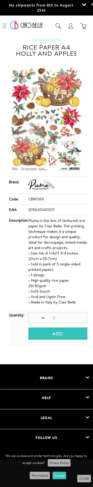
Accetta (59, 475)
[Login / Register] (71, 26)
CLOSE (84, 478)
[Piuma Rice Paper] (42, 188)
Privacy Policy (59, 463)
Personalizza (40, 475)
